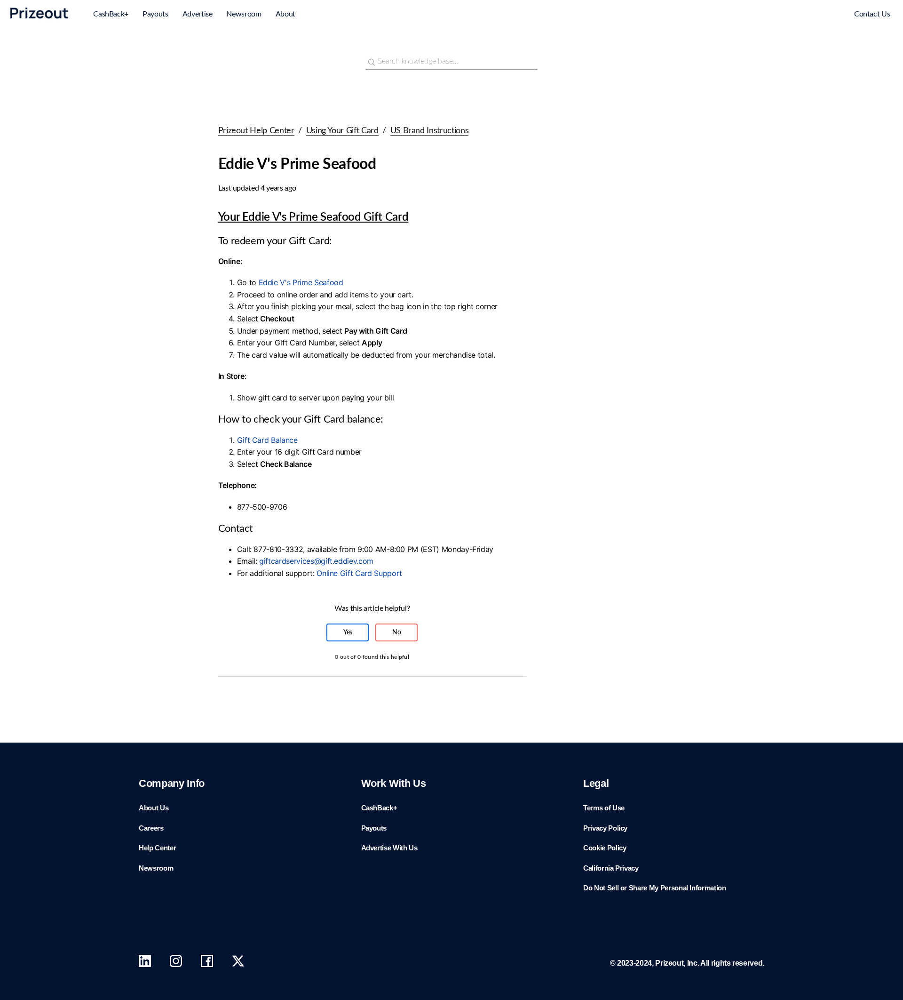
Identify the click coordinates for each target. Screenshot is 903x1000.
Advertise (197, 14)
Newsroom (243, 14)
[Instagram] (176, 963)
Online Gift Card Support (360, 573)
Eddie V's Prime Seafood (301, 282)
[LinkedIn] (145, 963)
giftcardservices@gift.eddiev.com (317, 561)
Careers (151, 828)
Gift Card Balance (267, 440)
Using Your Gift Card (342, 131)
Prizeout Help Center (256, 131)
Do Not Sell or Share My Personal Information (654, 888)
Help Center (157, 848)
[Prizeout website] (39, 20)
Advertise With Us (389, 848)
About (285, 14)
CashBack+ (110, 14)
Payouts (155, 14)
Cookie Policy (604, 848)
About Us (153, 808)
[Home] (809, 15)
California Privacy (611, 868)
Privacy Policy (605, 828)
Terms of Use (604, 808)
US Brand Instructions (429, 131)
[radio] (347, 632)
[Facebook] (207, 963)
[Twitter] (238, 963)
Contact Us (872, 14)
